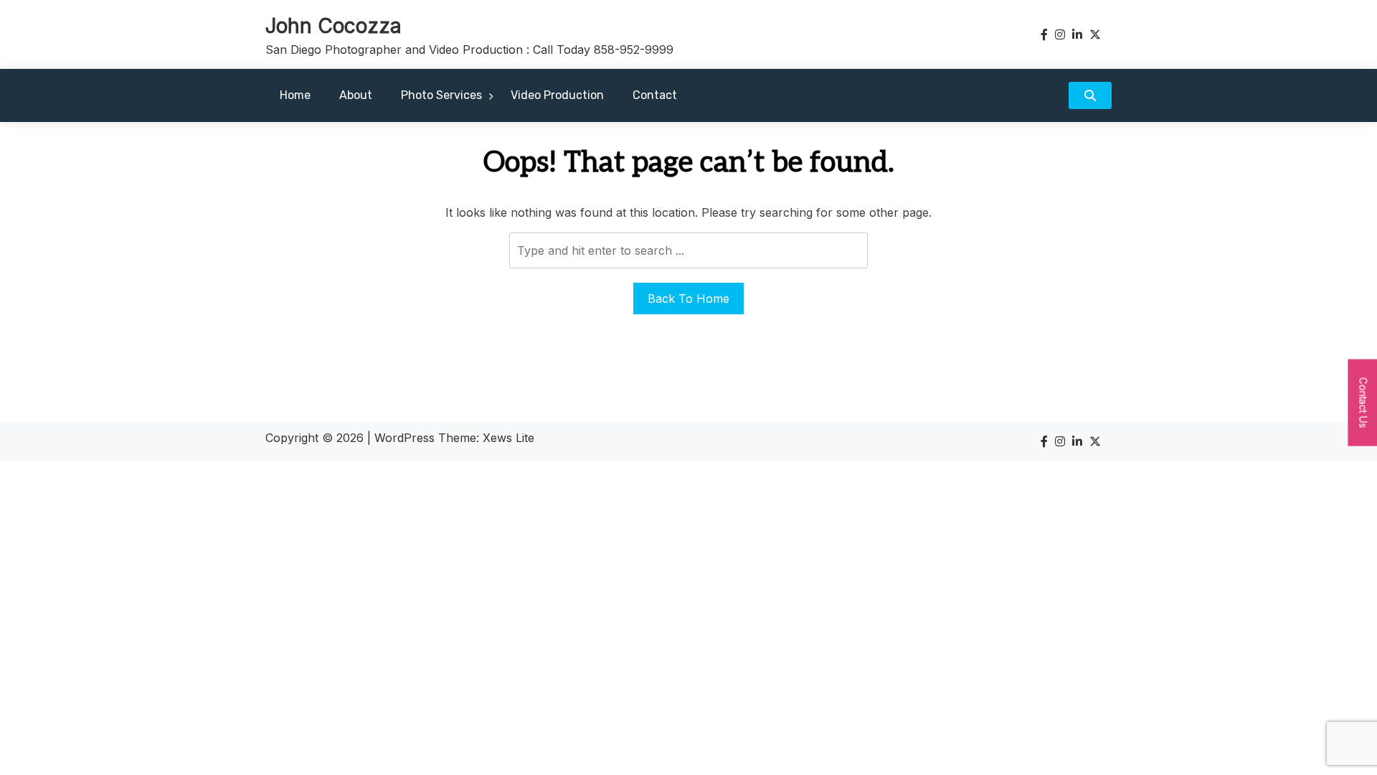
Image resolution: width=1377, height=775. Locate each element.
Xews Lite (508, 438)
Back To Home (688, 298)
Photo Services (441, 95)
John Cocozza (333, 26)
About (355, 95)
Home (295, 95)
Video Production (557, 95)
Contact (655, 95)
